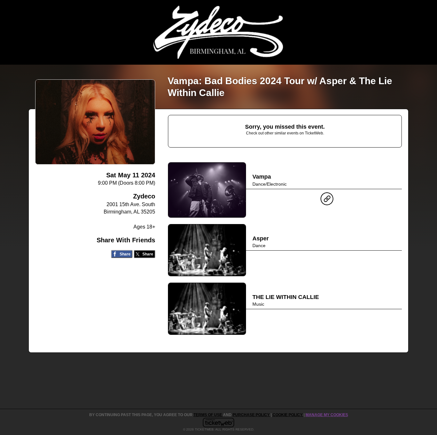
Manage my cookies (327, 415)
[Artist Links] (327, 200)
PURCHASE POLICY (252, 415)
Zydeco (144, 196)
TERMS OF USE (208, 415)
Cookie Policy (288, 415)
